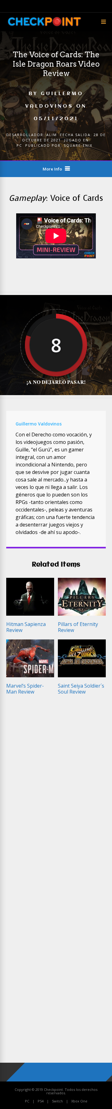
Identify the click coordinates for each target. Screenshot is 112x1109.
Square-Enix (78, 145)
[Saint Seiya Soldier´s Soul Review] (82, 675)
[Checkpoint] (44, 26)
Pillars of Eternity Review (78, 627)
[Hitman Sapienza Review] (30, 613)
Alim (51, 134)
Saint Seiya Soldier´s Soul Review (81, 688)
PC (19, 145)
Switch (57, 1101)
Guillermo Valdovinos (39, 424)
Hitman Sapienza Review (26, 627)
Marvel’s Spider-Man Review (25, 688)
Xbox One (79, 1101)
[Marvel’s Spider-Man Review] (30, 675)
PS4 (41, 1101)
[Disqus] (56, 793)
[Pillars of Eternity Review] (82, 613)
